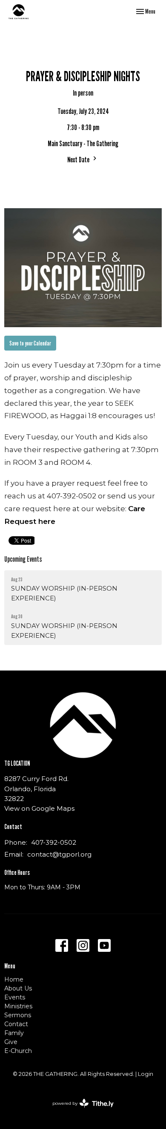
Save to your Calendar (30, 343)
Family (14, 1033)
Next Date (79, 159)
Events (14, 997)
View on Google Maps (39, 808)
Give (10, 1042)
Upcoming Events (23, 559)
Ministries (18, 1006)
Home (13, 979)
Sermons (17, 1015)
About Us (18, 988)
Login (145, 1074)
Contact (16, 1024)
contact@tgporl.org (59, 854)
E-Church (18, 1051)
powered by (79, 1111)
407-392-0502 (53, 842)
